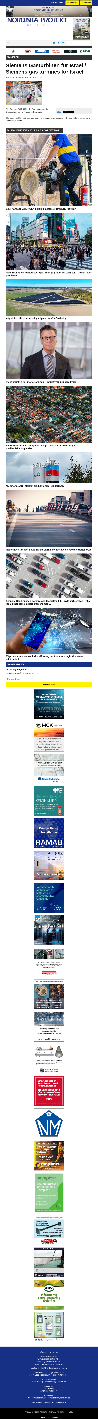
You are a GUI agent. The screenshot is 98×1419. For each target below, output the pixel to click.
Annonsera (86, 2)
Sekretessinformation (50, 1418)
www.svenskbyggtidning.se (49, 1359)
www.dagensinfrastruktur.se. (49, 1362)
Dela (59, 112)
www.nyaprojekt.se (49, 1356)
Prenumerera (72, 2)
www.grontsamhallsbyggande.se (49, 1364)
